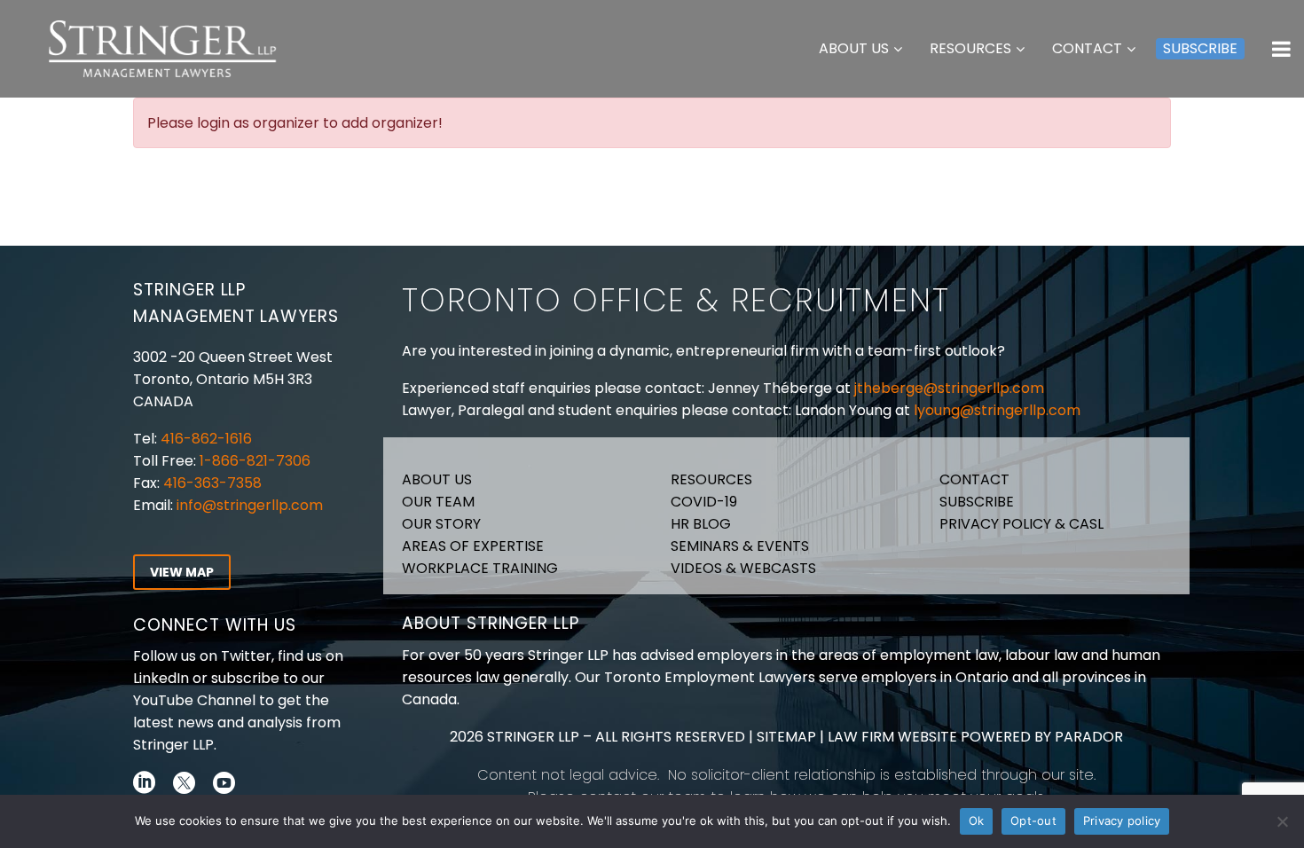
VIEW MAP (182, 572)
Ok (977, 820)
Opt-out (1033, 820)
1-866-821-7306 (255, 461)
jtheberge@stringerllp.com (949, 388)
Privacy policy (1122, 820)
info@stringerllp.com (250, 505)
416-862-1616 (206, 438)
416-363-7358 (211, 483)
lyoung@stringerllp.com (997, 410)
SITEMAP (784, 736)
